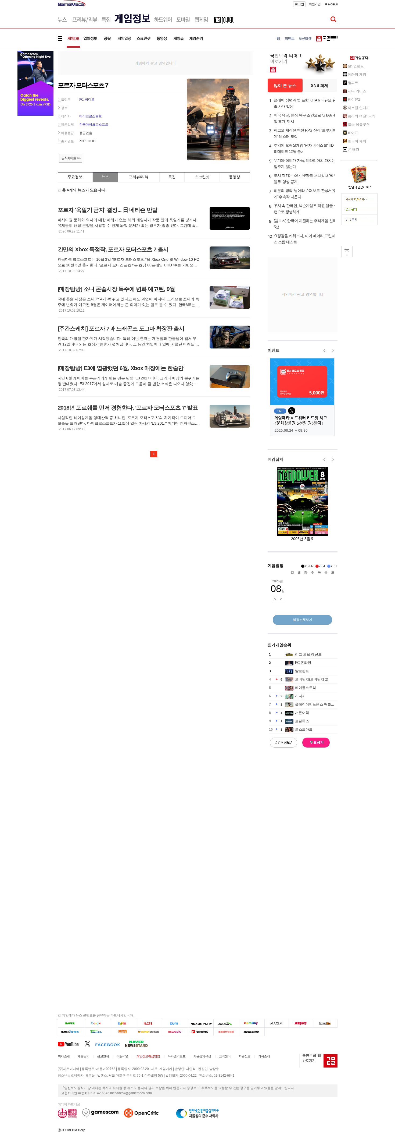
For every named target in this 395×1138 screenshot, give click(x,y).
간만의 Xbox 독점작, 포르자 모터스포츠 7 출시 (113, 249)
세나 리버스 (357, 91)
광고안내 (103, 1056)
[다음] (123, 1023)
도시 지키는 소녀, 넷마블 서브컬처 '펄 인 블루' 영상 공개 (306, 178)
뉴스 (105, 177)
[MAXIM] (277, 1023)
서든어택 (302, 713)
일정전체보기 (302, 620)
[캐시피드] (226, 1032)
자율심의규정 (202, 1056)
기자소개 (264, 1056)
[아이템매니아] (97, 1032)
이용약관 (122, 1056)
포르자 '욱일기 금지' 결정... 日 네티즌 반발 (108, 210)
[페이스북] (110, 1043)
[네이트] (149, 1023)
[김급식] (123, 1032)
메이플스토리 (305, 688)
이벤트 (273, 350)
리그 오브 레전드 (308, 654)
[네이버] (71, 1023)
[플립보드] (200, 1032)
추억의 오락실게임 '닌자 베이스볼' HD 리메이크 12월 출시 (304, 148)
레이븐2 (354, 99)
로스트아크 (304, 729)
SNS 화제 (319, 85)
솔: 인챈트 (356, 66)
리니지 (300, 696)
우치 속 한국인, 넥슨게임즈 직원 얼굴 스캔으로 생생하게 (305, 208)
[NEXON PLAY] (200, 1023)
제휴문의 (83, 1056)
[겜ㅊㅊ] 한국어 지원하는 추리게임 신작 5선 (305, 224)
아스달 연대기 (359, 108)
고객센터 (225, 1056)
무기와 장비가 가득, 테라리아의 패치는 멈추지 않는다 (304, 163)
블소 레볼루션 (359, 124)
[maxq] (301, 1023)
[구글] (97, 1023)
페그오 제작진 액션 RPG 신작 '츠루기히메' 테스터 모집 (305, 133)
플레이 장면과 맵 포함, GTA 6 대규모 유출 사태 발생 (305, 103)
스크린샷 (202, 177)
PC (81, 99)
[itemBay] (252, 1023)
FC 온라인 (303, 663)
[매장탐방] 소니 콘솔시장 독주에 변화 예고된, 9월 (116, 289)
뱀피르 (353, 83)
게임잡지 (275, 459)
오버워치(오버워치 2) (311, 679)
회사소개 (64, 1056)
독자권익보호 (176, 1056)
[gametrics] (71, 1032)
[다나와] (226, 1023)
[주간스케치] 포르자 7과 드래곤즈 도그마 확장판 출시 (121, 328)
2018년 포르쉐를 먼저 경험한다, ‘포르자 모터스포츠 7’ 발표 (128, 407)
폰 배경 (354, 149)
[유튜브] (71, 1043)
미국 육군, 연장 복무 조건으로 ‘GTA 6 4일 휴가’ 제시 (304, 118)
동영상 (234, 177)
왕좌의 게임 (357, 74)
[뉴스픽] (175, 1032)
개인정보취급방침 (148, 1056)
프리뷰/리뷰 (139, 177)
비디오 (90, 99)
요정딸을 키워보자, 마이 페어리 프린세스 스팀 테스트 (304, 239)
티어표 (353, 133)
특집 (172, 177)
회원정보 (244, 1056)
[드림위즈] (325, 1023)
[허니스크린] (149, 1032)
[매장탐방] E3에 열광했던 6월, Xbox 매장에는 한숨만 (121, 368)
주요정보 (74, 177)
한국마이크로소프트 (93, 124)
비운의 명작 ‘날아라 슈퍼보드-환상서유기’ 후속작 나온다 (304, 193)
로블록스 (302, 721)
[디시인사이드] (252, 1032)
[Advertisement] (155, 63)
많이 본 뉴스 (285, 85)
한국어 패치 (357, 141)
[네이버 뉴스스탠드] (139, 1043)
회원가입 (315, 4)
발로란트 (302, 671)
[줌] (175, 1023)
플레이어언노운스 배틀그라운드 (320, 704)
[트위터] (90, 1043)
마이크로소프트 (90, 116)
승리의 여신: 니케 (361, 116)
